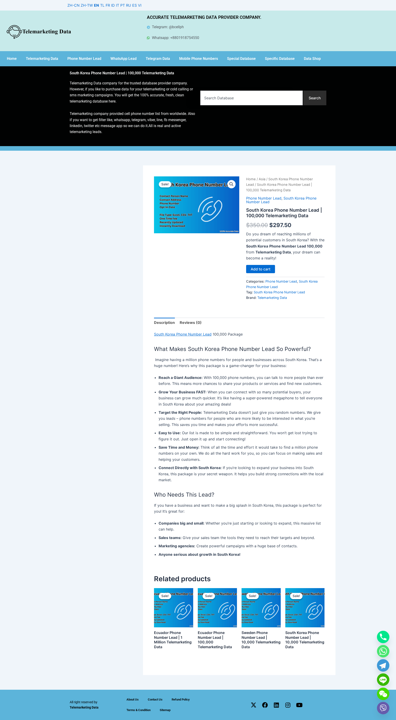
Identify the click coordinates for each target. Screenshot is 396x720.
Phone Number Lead (84, 58)
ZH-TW (87, 5)
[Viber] (383, 708)
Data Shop (312, 58)
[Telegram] (383, 665)
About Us (132, 699)
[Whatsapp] (383, 651)
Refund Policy (181, 699)
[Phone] (383, 637)
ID (113, 5)
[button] (231, 184)
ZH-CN (73, 5)
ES (134, 5)
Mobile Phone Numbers (198, 58)
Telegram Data (158, 58)
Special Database (241, 58)
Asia (262, 179)
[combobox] (251, 98)
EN (96, 5)
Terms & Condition (138, 710)
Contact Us (155, 699)
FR (108, 5)
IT (117, 5)
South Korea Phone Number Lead (279, 292)
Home (12, 58)
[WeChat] (383, 694)
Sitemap (165, 710)
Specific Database (280, 58)
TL (102, 5)
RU (128, 5)
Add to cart (260, 269)
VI (139, 5)
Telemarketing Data (42, 58)
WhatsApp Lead (123, 58)
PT (122, 5)
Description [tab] (164, 322)
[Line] (383, 679)
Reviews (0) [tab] (191, 322)
